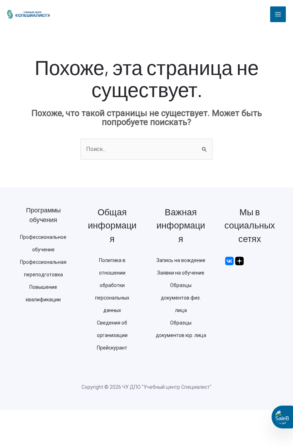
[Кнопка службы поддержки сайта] (282, 417)
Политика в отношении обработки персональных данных (112, 285)
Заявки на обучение (180, 273)
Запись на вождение (181, 260)
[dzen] (239, 260)
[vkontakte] (229, 260)
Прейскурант (112, 348)
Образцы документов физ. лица (181, 297)
